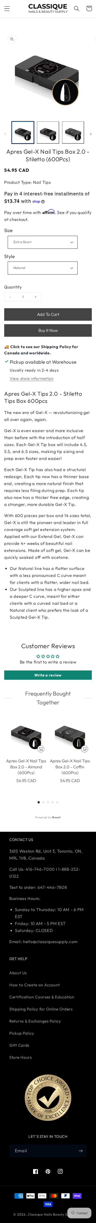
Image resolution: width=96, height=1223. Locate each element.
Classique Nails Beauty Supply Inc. (55, 1214)
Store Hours (20, 1057)
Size (8, 230)
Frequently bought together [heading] (48, 698)
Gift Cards (19, 1045)
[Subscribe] (80, 1151)
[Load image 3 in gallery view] (73, 132)
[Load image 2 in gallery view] (48, 132)
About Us (18, 972)
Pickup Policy (21, 1033)
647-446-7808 (52, 887)
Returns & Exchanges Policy (35, 1021)
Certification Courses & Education (41, 996)
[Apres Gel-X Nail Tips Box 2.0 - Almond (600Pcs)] (26, 734)
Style (9, 256)
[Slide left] (5, 134)
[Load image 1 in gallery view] (23, 132)
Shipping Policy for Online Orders (41, 1008)
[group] (26, 752)
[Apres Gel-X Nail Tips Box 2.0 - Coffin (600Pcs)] (70, 734)
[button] (7, 8)
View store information (32, 378)
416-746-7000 (40, 869)
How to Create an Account (34, 984)
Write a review (48, 675)
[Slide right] (91, 134)
